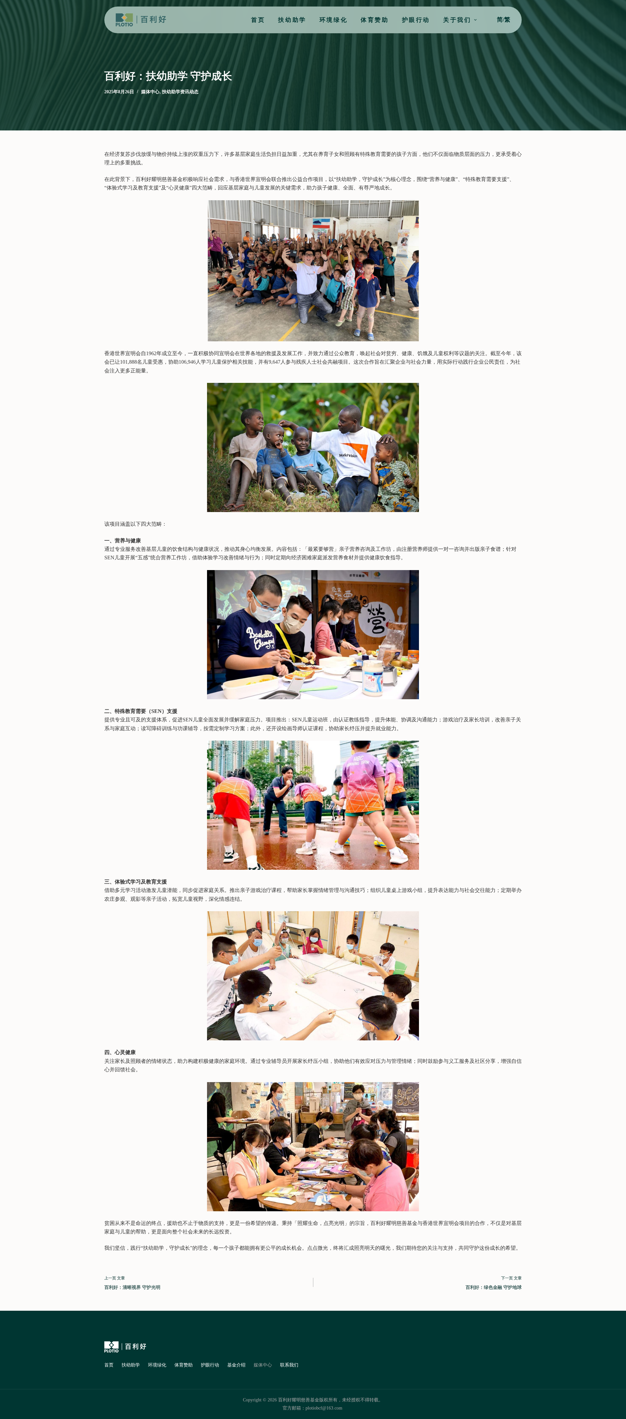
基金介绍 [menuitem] (236, 1365)
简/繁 (503, 19)
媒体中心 (150, 91)
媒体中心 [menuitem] (263, 1365)
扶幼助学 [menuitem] (292, 20)
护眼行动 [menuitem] (416, 20)
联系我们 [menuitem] (289, 1365)
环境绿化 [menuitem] (334, 20)
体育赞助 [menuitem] (375, 20)
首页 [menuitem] (258, 20)
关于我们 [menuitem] (457, 20)
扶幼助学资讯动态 (180, 91)
